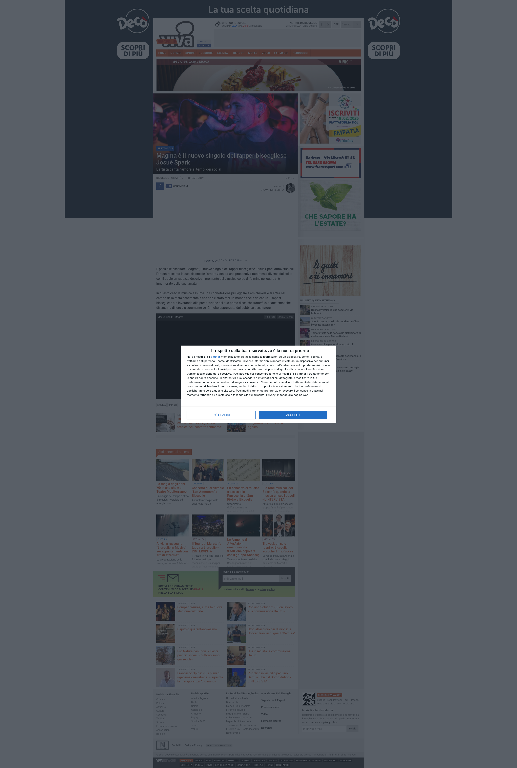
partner (215, 356)
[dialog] (258, 384)
